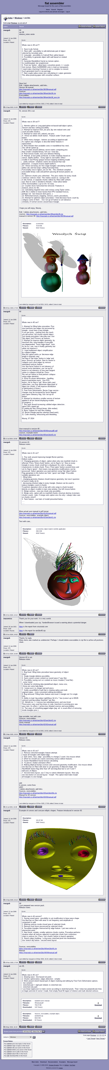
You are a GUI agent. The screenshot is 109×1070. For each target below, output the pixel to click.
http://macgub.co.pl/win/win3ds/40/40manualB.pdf (38, 431)
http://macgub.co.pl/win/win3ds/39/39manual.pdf (54, 216)
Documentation (53, 1062)
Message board (72, 1062)
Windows (18, 18)
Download (43, 1062)
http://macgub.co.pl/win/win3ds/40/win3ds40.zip (37, 435)
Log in (68, 11)
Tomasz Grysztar (54, 1065)
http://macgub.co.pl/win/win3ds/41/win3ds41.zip (37, 517)
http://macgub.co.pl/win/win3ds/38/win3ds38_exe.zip (39, 97)
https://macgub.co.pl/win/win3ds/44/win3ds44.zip (38, 949)
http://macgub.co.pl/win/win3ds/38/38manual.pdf (37, 89)
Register (60, 9)
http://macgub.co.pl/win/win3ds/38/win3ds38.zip (37, 93)
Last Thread (91, 1038)
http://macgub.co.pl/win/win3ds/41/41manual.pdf (37, 513)
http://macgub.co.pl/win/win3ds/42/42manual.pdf (37, 724)
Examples (62, 1062)
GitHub (66, 1065)
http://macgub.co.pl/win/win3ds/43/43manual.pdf (37, 797)
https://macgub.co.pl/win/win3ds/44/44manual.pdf (38, 953)
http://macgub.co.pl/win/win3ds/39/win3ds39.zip (44, 214)
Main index (35, 1062)
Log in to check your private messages (51, 11)
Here (21, 627)
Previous (14, 23)
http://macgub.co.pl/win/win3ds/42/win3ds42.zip (37, 720)
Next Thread (100, 1038)
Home (48, 9)
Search (53, 9)
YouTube (72, 1065)
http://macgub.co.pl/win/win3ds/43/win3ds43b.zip (38, 793)
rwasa (61, 1068)
